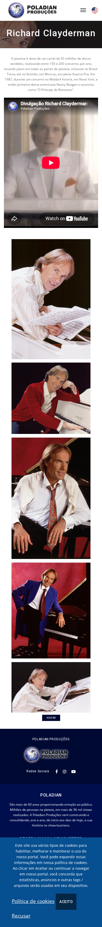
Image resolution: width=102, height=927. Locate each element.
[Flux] (38, 10)
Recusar (21, 915)
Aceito (66, 902)
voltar (51, 718)
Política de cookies (33, 901)
